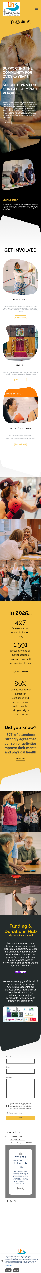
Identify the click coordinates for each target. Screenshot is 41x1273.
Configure (8, 1265)
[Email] (23, 22)
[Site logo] (11, 9)
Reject (16, 1270)
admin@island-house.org (18, 1140)
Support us (7, 122)
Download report (20, 444)
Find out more (20, 758)
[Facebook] (12, 22)
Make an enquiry (20, 380)
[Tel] (29, 22)
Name (8, 1057)
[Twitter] (15, 1201)
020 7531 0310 (17, 1137)
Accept (20, 1188)
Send (20, 1117)
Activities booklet (20, 317)
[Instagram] (17, 22)
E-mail (8, 1067)
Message (9, 1077)
